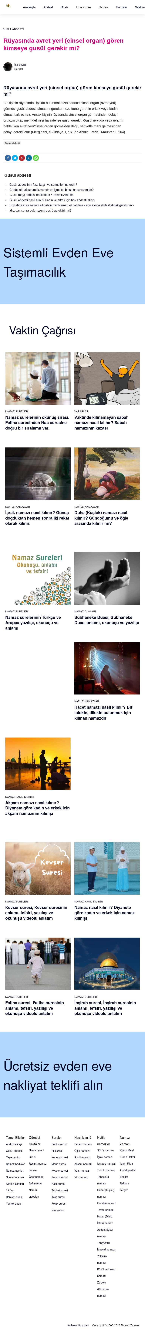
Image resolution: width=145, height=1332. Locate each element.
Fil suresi (57, 1151)
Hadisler (121, 7)
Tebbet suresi (60, 1190)
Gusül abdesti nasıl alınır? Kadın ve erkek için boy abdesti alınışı (52, 200)
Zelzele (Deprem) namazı (103, 1288)
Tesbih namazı (106, 1170)
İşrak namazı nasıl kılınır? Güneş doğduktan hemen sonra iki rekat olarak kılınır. (37, 517)
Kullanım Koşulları (78, 1325)
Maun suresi (59, 1164)
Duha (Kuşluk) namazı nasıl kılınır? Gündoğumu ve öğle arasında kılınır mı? (101, 517)
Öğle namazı (81, 1151)
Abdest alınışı (14, 1144)
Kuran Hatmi (127, 1157)
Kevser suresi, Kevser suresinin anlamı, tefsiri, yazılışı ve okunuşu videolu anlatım (36, 912)
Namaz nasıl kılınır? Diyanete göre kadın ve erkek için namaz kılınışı (104, 912)
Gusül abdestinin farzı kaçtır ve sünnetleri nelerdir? (43, 184)
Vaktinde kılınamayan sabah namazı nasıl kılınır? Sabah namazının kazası (101, 422)
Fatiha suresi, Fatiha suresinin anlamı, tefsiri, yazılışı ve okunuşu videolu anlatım (34, 1007)
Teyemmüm (13, 1157)
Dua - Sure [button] (83, 7)
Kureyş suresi (60, 1157)
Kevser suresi (60, 1170)
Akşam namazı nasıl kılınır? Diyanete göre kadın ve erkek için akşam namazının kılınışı (37, 807)
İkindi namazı (82, 1157)
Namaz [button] (103, 7)
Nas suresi (58, 1210)
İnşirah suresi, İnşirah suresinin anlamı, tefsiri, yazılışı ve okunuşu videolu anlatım (105, 1007)
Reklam (124, 1183)
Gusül (65, 7)
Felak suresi (59, 1203)
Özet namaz (36, 1177)
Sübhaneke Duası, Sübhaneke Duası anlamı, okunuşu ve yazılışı (106, 620)
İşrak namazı (105, 1157)
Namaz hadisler (15, 1164)
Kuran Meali (127, 1150)
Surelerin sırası (15, 1177)
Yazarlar (81, 411)
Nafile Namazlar (17, 506)
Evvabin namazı (106, 1203)
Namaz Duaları (85, 611)
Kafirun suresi (60, 1177)
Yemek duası (13, 1203)
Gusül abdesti (13, 29)
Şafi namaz (35, 1183)
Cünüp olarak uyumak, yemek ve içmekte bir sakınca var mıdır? (51, 189)
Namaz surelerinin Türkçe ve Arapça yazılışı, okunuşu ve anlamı (33, 622)
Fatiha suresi (59, 1144)
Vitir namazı (81, 1177)
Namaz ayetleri (15, 1170)
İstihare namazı (106, 1163)
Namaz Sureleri (17, 411)
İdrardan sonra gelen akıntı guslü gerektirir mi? (40, 210)
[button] (29, 7)
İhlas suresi (58, 1197)
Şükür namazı (105, 1150)
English (124, 1177)
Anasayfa (29, 7)
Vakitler (140, 7)
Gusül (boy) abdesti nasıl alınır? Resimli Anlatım (41, 194)
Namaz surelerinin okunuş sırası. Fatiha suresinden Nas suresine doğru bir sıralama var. (37, 422)
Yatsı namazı (81, 1170)
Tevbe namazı (105, 1210)
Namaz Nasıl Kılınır (19, 796)
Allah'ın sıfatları (15, 1184)
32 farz (10, 1190)
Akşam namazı (83, 1164)
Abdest (48, 7)
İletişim (124, 1190)
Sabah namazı (83, 1144)
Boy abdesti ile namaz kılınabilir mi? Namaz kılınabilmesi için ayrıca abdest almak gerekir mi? (71, 205)
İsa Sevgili (20, 64)
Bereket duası (14, 1197)
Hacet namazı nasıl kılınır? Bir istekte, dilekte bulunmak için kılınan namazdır (103, 712)
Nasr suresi (58, 1184)
